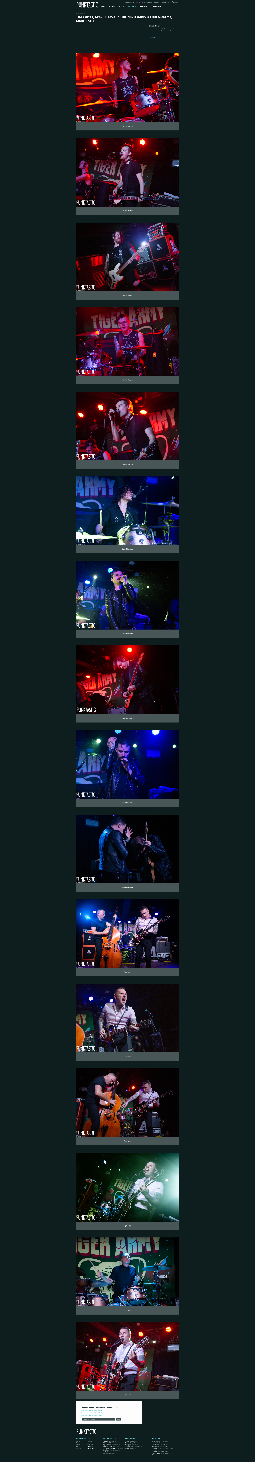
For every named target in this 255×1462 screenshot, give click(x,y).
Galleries (132, 6)
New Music (159, 1443)
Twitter (131, 1441)
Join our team (165, 2)
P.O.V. (78, 1446)
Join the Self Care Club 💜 (132, 2)
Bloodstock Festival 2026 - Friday (91, 1415)
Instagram (131, 1445)
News (103, 6)
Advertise (90, 1446)
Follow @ (152, 37)
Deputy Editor (111, 1445)
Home (78, 1441)
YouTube (133, 1446)
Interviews (90, 1443)
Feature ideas (160, 1453)
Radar (112, 6)
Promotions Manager (113, 1448)
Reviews (144, 6)
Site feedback (160, 1455)
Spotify (130, 1448)
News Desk (112, 1450)
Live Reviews (160, 1445)
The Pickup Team (108, 1452)
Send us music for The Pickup (150, 2)
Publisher (110, 1441)
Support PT (90, 1448)
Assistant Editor (111, 1446)
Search (118, 1419)
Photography (160, 1446)
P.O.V (121, 6)
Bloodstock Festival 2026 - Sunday (91, 1410)
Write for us (160, 1451)
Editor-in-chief (111, 1443)
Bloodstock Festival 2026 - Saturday (92, 1413)
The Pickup (156, 6)
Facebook (134, 1443)
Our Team (90, 1445)
